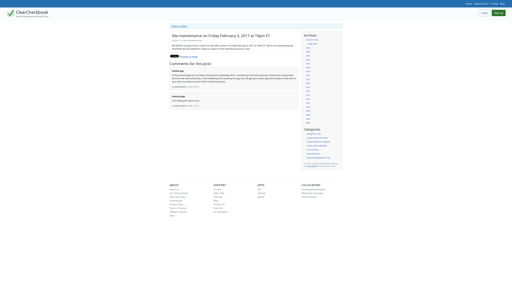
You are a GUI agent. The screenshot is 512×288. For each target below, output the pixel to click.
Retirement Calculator (313, 193)
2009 (308, 111)
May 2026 (312, 44)
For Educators (221, 211)
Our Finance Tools (179, 193)
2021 (308, 63)
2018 (308, 75)
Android (262, 193)
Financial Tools (481, 3)
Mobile (261, 196)
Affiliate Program (178, 211)
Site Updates (312, 166)
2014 (308, 91)
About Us (174, 189)
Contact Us (219, 204)
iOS (259, 189)
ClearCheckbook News (317, 138)
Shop (172, 215)
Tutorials (218, 196)
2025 (308, 48)
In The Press (313, 149)
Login (484, 13)
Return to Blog (179, 26)
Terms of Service (178, 208)
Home (469, 3)
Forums (217, 189)
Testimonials (176, 200)
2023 (308, 55)
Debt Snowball (309, 196)
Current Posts (312, 40)
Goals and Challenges (317, 145)
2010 (308, 107)
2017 (308, 79)
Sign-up (498, 13)
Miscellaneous (313, 153)
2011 (308, 103)
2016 (308, 83)
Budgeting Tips (314, 134)
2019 (308, 71)
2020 (308, 67)
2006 (308, 122)
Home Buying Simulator (314, 189)
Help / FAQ (219, 193)
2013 (308, 95)
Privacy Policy (176, 204)
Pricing (494, 3)
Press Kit (218, 208)
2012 (308, 99)
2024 (308, 51)
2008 (308, 115)
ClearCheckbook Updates (318, 141)
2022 (308, 59)
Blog (502, 3)
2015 (308, 87)
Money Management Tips (318, 157)
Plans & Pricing (177, 196)
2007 (308, 119)
